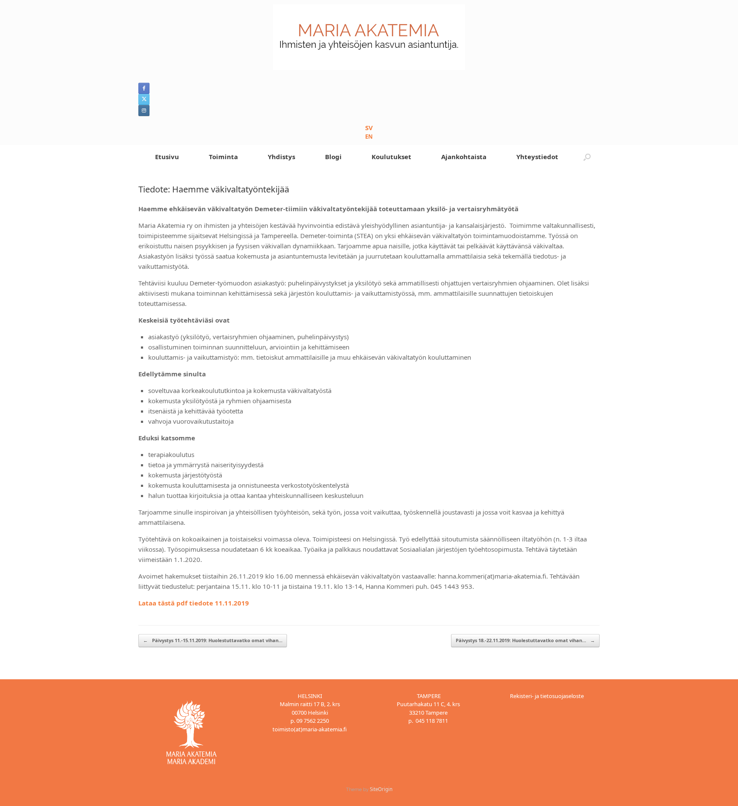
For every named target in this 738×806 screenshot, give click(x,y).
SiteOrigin (381, 789)
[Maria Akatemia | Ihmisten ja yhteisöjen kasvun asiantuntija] (369, 37)
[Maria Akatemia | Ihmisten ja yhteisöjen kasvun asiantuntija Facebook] (143, 88)
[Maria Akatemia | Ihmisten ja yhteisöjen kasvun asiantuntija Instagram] (143, 110)
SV (369, 127)
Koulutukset (391, 156)
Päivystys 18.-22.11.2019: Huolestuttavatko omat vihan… (525, 640)
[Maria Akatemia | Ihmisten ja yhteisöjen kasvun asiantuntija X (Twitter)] (143, 99)
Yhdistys (281, 156)
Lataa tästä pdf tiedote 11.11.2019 (193, 603)
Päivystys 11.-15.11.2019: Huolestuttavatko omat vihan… (212, 640)
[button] (587, 157)
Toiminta (223, 156)
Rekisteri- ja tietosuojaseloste (547, 696)
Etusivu (167, 156)
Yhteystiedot (537, 156)
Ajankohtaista (463, 156)
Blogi (333, 156)
